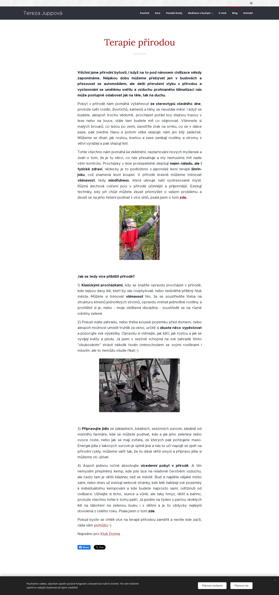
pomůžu (101, 525)
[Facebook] (251, 3)
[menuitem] (144, 13)
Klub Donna (110, 534)
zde (183, 197)
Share (86, 547)
